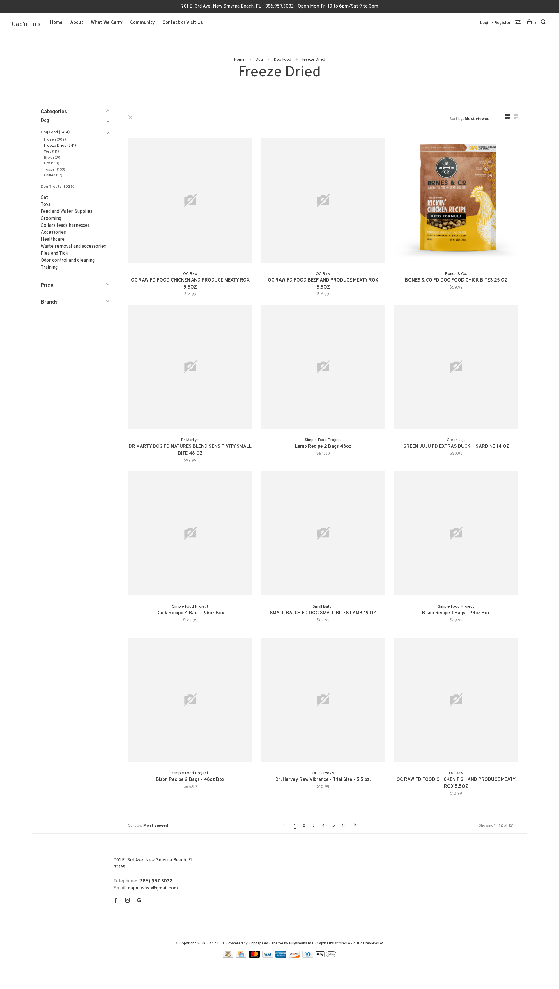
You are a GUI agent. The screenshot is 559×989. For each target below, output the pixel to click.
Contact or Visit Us (182, 23)
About (76, 23)
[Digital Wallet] (326, 956)
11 (343, 825)
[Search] (544, 23)
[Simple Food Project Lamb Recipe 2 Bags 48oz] (323, 368)
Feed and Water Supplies (66, 212)
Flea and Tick (54, 253)
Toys (45, 205)
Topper (54, 169)
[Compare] (518, 23)
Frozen (55, 139)
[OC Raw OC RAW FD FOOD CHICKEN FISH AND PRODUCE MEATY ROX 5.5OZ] (456, 701)
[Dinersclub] (308, 956)
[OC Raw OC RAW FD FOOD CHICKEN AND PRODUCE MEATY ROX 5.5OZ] (190, 201)
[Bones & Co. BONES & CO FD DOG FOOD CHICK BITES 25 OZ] (456, 201)
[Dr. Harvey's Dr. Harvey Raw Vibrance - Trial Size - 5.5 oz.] (323, 701)
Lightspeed (258, 943)
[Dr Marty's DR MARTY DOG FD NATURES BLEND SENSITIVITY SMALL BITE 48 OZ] (190, 368)
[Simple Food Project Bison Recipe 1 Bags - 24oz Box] (456, 534)
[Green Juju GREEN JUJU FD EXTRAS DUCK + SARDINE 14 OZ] (456, 368)
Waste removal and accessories (73, 247)
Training (49, 267)
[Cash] (228, 956)
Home (56, 23)
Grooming (51, 219)
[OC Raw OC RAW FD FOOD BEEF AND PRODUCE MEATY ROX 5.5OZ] (323, 201)
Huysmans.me (301, 943)
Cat (44, 198)
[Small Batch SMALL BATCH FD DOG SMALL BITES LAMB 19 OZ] (323, 534)
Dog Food (282, 59)
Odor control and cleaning (68, 260)
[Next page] (354, 825)
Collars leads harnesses (65, 226)
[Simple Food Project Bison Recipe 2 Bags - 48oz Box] (190, 701)
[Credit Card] (241, 956)
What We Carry (107, 23)
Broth (52, 157)
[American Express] (281, 956)
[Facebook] (116, 901)
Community (142, 23)
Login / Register (495, 22)
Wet (51, 151)
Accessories (53, 233)
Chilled (53, 175)
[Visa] (268, 956)
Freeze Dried (313, 59)
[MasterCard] (255, 956)
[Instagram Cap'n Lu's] (127, 901)
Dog (259, 59)
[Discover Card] (295, 956)
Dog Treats (58, 186)
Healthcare (53, 240)
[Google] (139, 901)
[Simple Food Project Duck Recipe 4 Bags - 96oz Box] (190, 534)
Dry (51, 163)
